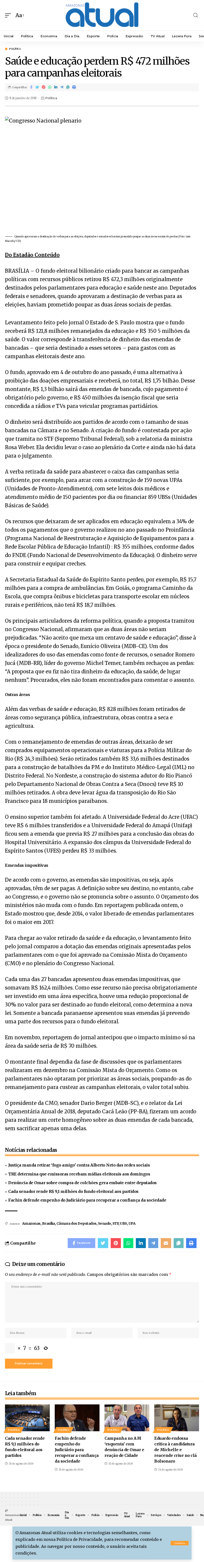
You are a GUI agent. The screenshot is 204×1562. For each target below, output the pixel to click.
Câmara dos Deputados (76, 1223)
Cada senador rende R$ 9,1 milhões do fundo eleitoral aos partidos (73, 1191)
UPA (132, 1223)
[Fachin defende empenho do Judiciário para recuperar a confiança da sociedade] (77, 1417)
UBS (123, 1223)
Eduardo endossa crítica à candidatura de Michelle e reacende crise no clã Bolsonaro (175, 1450)
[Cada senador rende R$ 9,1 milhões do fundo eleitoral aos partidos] (27, 1417)
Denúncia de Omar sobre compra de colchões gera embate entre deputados (82, 1182)
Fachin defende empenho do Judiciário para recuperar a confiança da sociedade (87, 1200)
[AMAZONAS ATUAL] (102, 15)
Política (15, 49)
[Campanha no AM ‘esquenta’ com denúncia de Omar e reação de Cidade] (126, 1417)
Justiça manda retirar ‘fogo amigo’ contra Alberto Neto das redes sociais (79, 1165)
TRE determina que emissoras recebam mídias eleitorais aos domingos (79, 1174)
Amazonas (31, 1223)
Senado (104, 1223)
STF (115, 1223)
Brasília (48, 1223)
